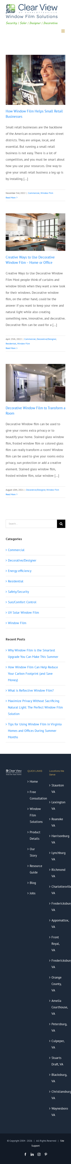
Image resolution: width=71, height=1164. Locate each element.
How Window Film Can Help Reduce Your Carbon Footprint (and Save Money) (33, 673)
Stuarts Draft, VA (57, 1061)
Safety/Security (18, 592)
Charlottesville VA (57, 889)
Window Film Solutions (36, 815)
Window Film (47, 193)
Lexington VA (57, 805)
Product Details (35, 835)
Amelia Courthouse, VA (57, 1007)
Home (34, 781)
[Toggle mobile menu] (63, 31)
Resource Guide (36, 869)
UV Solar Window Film (23, 612)
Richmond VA (57, 873)
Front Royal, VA (55, 943)
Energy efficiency (19, 571)
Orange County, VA (56, 983)
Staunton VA (57, 788)
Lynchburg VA (57, 856)
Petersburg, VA (57, 1027)
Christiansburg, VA (57, 1094)
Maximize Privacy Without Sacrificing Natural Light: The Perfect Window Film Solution (35, 707)
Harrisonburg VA (57, 839)
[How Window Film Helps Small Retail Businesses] (35, 80)
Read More (11, 197)
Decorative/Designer (46, 339)
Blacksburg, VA (57, 1078)
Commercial (34, 193)
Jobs (32, 893)
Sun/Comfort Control (22, 602)
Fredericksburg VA (57, 906)
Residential (11, 343)
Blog (33, 883)
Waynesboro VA (57, 1111)
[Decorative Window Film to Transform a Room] (35, 383)
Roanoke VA (57, 822)
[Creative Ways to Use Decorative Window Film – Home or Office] (35, 232)
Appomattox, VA (57, 923)
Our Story (33, 852)
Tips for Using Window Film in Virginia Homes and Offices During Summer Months (35, 730)
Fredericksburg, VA (57, 963)
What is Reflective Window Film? (31, 690)
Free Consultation (36, 795)
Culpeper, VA (57, 1044)
